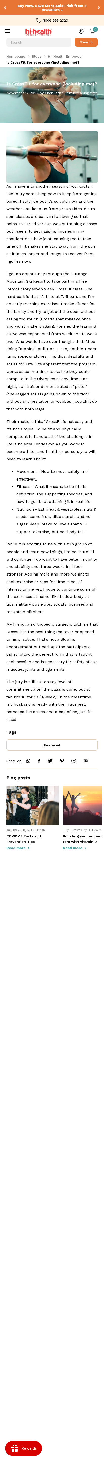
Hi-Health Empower (65, 56)
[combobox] (38, 42)
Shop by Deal (10, 32)
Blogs (36, 56)
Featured (52, 745)
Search (86, 42)
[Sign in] (81, 31)
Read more (16, 848)
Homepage (15, 56)
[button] (5, 7)
